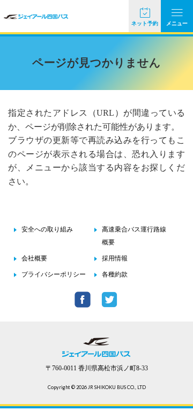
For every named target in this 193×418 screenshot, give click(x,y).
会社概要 (34, 258)
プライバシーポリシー (53, 274)
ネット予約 (144, 23)
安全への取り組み (47, 229)
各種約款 (115, 274)
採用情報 (115, 258)
